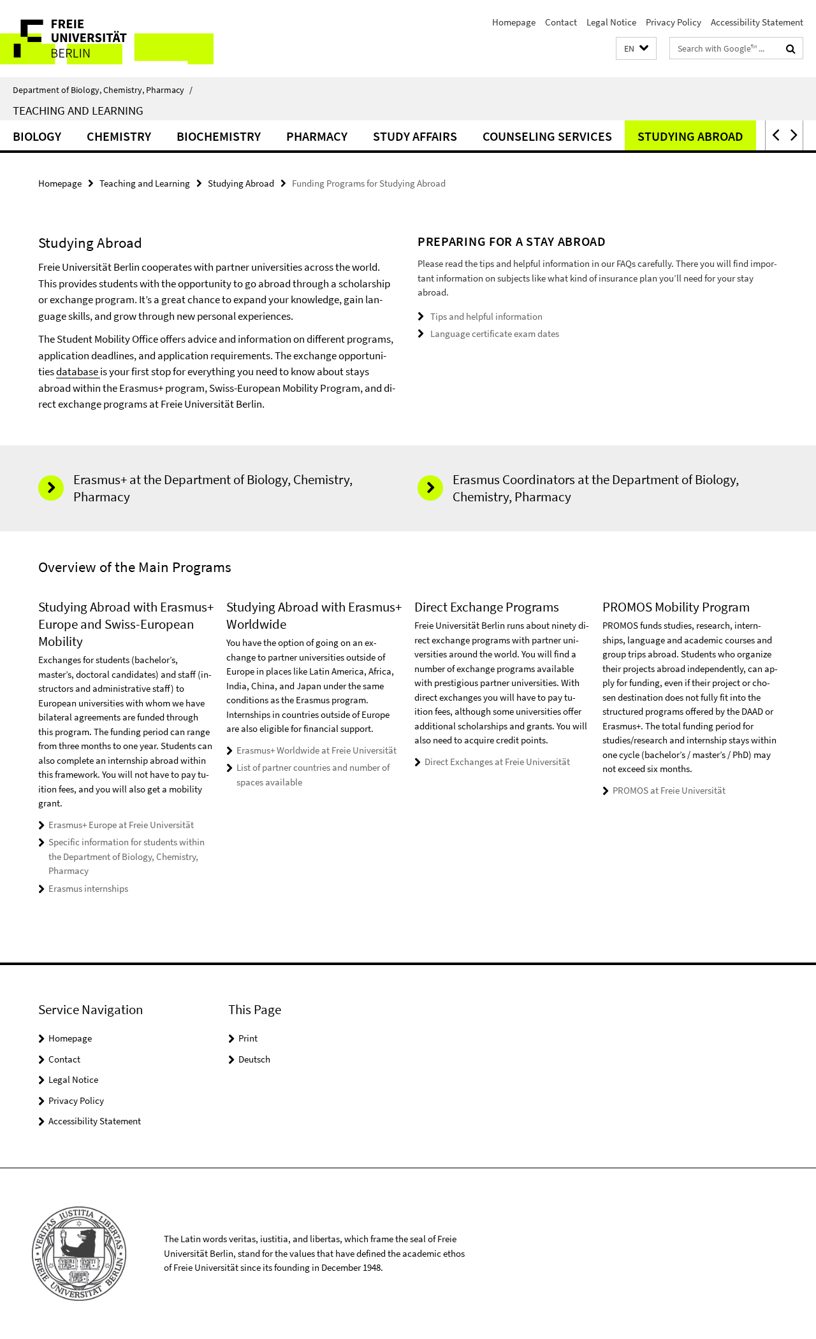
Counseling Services (547, 136)
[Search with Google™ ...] (791, 48)
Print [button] (248, 1038)
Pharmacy (316, 136)
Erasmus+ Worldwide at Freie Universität (317, 750)
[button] (636, 49)
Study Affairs (415, 136)
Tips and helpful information (486, 316)
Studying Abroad (690, 136)
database (78, 371)
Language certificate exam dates (494, 333)
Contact (561, 22)
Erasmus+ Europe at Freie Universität (121, 825)
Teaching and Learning (78, 110)
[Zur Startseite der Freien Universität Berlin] (107, 38)
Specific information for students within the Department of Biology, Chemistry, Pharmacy (126, 856)
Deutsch (254, 1059)
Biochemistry (219, 136)
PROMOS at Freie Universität (669, 790)
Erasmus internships (88, 888)
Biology (37, 136)
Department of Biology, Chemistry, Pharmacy (103, 89)
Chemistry (119, 136)
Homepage (514, 22)
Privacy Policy (673, 22)
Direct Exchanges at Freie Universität (497, 761)
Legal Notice (611, 22)
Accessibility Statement (757, 22)
